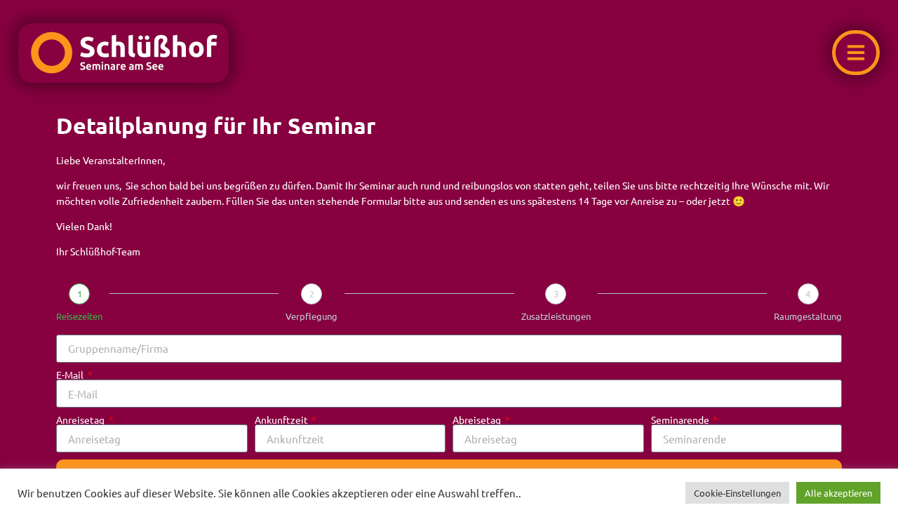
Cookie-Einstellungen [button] (737, 493)
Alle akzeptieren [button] (838, 493)
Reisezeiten (79, 316)
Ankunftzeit (282, 419)
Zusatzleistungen (556, 316)
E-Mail (71, 375)
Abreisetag (478, 419)
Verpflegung (311, 316)
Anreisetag (81, 419)
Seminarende (681, 419)
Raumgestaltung (808, 316)
